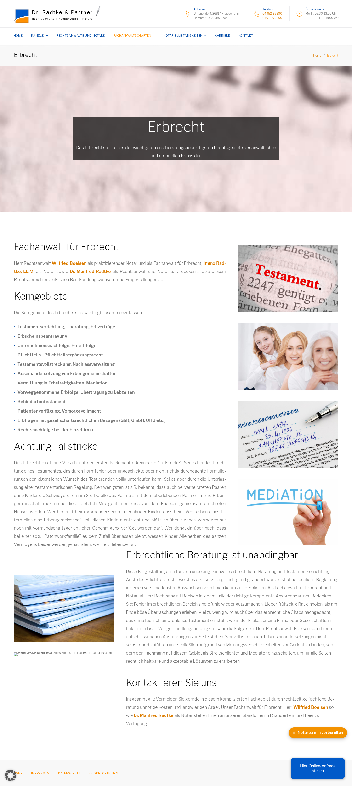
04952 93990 (272, 13)
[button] (10, 775)
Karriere (222, 35)
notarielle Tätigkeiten (183, 35)
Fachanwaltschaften (132, 35)
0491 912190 (272, 18)
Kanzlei (38, 35)
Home (18, 35)
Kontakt (246, 35)
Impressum (40, 773)
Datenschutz (69, 773)
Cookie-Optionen (103, 773)
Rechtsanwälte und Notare (81, 35)
